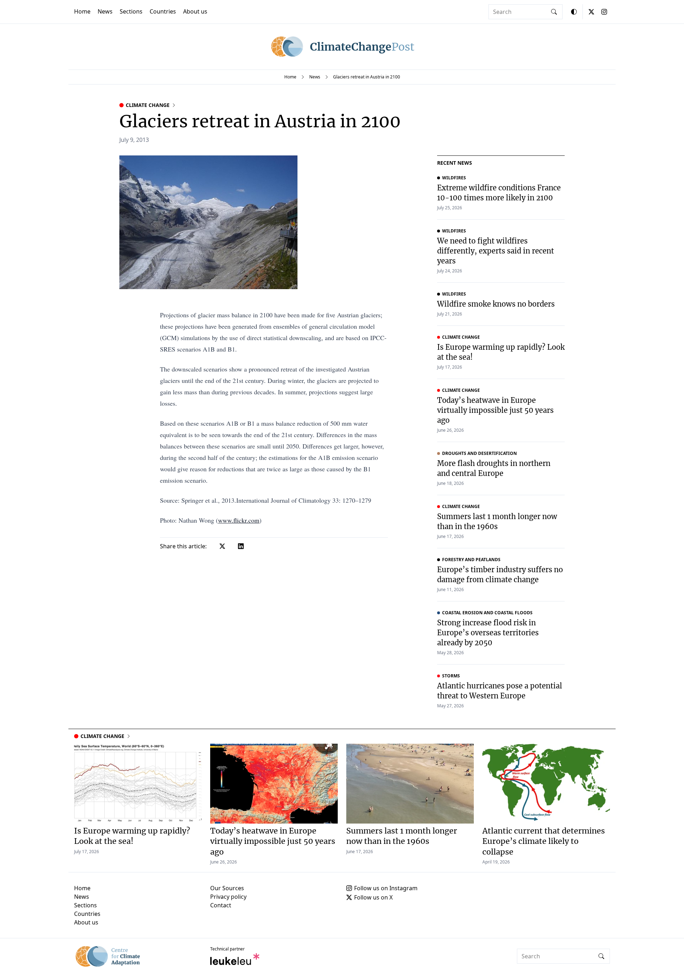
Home (82, 11)
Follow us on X (373, 897)
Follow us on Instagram (386, 888)
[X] (591, 11)
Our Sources (227, 888)
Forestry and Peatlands (471, 560)
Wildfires (454, 178)
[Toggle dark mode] (574, 11)
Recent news (454, 162)
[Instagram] (604, 11)
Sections (131, 11)
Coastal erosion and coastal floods (487, 613)
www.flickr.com (238, 520)
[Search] (554, 11)
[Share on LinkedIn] (241, 546)
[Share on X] (222, 546)
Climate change (148, 105)
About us (195, 11)
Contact (220, 905)
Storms (451, 676)
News (105, 11)
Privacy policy (228, 897)
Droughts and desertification (479, 453)
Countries (163, 11)
